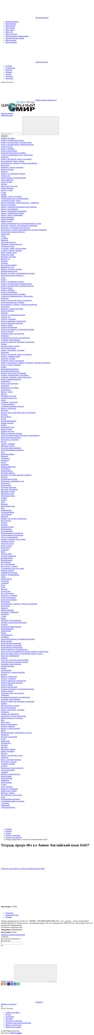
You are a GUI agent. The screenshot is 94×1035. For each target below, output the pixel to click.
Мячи (3, 552)
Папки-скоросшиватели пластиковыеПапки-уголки (21, 223)
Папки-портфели (7, 219)
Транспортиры (6, 778)
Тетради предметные (9, 327)
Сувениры (5, 803)
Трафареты (5, 780)
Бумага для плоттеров (9, 383)
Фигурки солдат (7, 543)
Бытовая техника (7, 666)
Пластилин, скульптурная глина (13, 716)
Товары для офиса (8, 138)
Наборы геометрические (10, 774)
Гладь (3, 587)
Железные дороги (8, 446)
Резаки (3, 633)
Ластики (4, 261)
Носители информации (10, 656)
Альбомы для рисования (10, 340)
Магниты (4, 516)
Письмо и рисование (9, 737)
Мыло (3, 400)
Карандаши (5, 234)
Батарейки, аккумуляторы (11, 664)
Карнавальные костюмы (10, 799)
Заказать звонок (7, 113)
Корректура (5, 259)
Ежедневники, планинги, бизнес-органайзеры (19, 163)
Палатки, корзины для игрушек (13, 539)
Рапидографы (6, 776)
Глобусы (4, 766)
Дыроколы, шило (7, 246)
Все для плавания (8, 564)
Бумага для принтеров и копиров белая (16, 142)
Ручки (3, 236)
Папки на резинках (8, 205)
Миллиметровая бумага (10, 371)
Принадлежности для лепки (12, 718)
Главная (9, 66)
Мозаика (4, 504)
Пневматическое (7, 527)
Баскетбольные (7, 558)
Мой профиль (11, 24)
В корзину (52, 981)
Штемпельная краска (9, 271)
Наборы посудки (7, 431)
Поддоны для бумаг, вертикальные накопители (19, 226)
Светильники (6, 670)
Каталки (4, 477)
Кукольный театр (7, 427)
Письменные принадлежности (13, 232)
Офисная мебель (7, 188)
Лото (3, 502)
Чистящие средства (8, 396)
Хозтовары (5, 386)
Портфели (5, 614)
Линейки (4, 772)
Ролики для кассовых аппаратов (13, 373)
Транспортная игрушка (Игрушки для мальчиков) (20, 435)
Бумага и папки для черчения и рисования (17, 342)
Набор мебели (6, 579)
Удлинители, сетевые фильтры (13, 672)
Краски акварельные (9, 724)
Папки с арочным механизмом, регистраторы (19, 207)
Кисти (3, 730)
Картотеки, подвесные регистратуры (15, 228)
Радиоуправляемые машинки (12, 450)
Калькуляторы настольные (11, 645)
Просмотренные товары (15, 38)
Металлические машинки (11, 437)
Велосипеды (6, 548)
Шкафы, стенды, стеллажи (11, 196)
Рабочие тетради (7, 570)
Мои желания (11, 40)
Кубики (4, 500)
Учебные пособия (8, 764)
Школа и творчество (9, 676)
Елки (3, 797)
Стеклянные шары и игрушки (12, 801)
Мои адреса (10, 30)
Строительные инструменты (12, 535)
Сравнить (39, 1002)
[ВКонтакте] (15, 984)
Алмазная (4, 583)
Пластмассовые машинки (11, 448)
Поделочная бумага (8, 348)
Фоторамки (5, 606)
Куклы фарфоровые (8, 421)
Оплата (8, 74)
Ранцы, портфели (8, 751)
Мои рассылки (11, 42)
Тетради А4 (5, 176)
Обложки (4, 757)
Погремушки (6, 485)
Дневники (5, 336)
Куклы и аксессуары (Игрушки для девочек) (18, 413)
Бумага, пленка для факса (11, 365)
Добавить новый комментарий (13, 935)
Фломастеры (6, 743)
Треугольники (6, 782)
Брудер (3, 442)
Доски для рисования (9, 537)
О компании (10, 68)
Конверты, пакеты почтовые (12, 167)
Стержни (4, 238)
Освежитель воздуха (9, 398)
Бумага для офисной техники (12, 140)
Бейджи (4, 184)
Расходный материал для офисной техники (18, 639)
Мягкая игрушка (7, 494)
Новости (9, 70)
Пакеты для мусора (8, 408)
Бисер (3, 585)
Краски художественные (10, 728)
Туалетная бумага (8, 404)
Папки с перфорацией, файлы (12, 213)
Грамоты (4, 171)
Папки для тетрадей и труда (12, 755)
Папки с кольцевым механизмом (13, 211)
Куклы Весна (6, 417)
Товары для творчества (10, 714)
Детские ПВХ (6, 554)
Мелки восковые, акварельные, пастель (16, 733)
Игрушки (4, 410)
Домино (4, 498)
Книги (3, 462)
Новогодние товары (9, 791)
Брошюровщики (7, 629)
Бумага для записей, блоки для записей (16, 159)
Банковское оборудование (11, 627)
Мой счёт (9, 32)
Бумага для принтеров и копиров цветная (17, 144)
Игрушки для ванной (9, 489)
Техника (4, 625)
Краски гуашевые (8, 726)
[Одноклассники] (2, 984)
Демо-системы (6, 182)
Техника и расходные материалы (14, 622)
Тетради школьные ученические (13, 321)
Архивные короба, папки (11, 201)
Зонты (3, 577)
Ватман (4, 344)
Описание (9, 913)
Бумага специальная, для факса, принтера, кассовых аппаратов (25, 363)
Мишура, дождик (7, 793)
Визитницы (5, 602)
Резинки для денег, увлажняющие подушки (18, 273)
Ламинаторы (6, 631)
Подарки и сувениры (9, 595)
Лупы (3, 277)
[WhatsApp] (18, 984)
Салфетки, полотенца (9, 402)
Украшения (5, 805)
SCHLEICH (5, 469)
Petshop (4, 425)
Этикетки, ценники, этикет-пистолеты (16, 377)
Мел (2, 720)
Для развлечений (7, 512)
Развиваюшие (6, 510)
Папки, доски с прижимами (12, 215)
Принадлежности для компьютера (14, 649)
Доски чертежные (8, 770)
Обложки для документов (11, 620)
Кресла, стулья (6, 190)
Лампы (3, 668)
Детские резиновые (8, 556)
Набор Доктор (6, 429)
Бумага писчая (6, 147)
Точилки (4, 263)
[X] (8, 984)
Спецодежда (6, 390)
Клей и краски (6, 546)
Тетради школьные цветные (12, 323)
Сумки (3, 616)
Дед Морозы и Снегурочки (11, 795)
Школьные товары (8, 749)
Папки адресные (7, 169)
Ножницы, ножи (7, 255)
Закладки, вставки (8, 359)
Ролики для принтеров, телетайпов (14, 375)
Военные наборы (7, 454)
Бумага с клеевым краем (10, 356)
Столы (3, 192)
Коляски (4, 415)
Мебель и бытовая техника (11, 433)
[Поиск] (41, 125)
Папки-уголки (6, 221)
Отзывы (9, 917)
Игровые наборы (7, 473)
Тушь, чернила (6, 787)
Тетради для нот (7, 331)
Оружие (4, 523)
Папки (3, 618)
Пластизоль (5, 483)
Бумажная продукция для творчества (15, 338)
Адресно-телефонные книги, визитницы (17, 155)
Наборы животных (8, 467)
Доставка (9, 76)
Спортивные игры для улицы (12, 568)
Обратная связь (7, 115)
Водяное (4, 525)
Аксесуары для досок (9, 186)
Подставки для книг (9, 762)
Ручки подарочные (8, 597)
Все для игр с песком (9, 566)
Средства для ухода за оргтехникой (14, 660)
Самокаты (5, 550)
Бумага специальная (9, 151)
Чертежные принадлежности (12, 275)
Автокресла (5, 458)
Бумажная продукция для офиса (13, 153)
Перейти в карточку (9, 1004)
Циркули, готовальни (9, 789)
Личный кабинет (12, 22)
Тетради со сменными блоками (13, 174)
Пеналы (4, 753)
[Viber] (12, 984)
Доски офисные (7, 180)
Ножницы (5, 735)
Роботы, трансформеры (10, 575)
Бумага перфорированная (11, 379)
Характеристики (12, 915)
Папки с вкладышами (9, 209)
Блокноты (5, 157)
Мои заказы (10, 28)
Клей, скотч (5, 722)
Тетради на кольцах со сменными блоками (17, 329)
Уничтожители (7, 635)
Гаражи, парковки (8, 444)
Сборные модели (7, 541)
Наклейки (5, 464)
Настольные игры (8, 496)
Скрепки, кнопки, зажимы (11, 250)
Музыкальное (6, 529)
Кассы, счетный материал (11, 760)
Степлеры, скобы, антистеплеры (13, 248)
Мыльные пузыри (8, 492)
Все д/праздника (7, 593)
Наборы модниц (7, 423)
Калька (3, 367)
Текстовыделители (8, 242)
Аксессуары (5, 591)
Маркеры (4, 240)
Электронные (6, 514)
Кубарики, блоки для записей (12, 361)
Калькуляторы (6, 641)
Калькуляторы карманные (11, 643)
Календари (5, 165)
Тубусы (4, 785)
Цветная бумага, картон (10, 346)
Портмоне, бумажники (10, 612)
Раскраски (5, 352)
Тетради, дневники (8, 319)
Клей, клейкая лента (9, 253)
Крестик (4, 589)
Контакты (9, 78)
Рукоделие (5, 581)
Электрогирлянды (8, 807)
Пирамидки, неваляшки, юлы (12, 481)
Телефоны (5, 637)
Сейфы (3, 194)
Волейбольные (6, 560)
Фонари (4, 674)
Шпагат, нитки (7, 392)
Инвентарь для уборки (10, 388)
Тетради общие (7, 325)
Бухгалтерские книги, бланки (12, 161)
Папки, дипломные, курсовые (12, 350)
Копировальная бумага (10, 369)
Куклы (3, 419)
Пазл (3, 508)
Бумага (3, 280)
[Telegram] (5, 984)
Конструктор (6, 521)
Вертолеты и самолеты (10, 440)
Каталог (4, 136)
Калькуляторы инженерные (11, 647)
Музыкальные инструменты (12, 533)
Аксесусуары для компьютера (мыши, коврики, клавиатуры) (24, 652)
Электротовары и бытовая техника (14, 662)
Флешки (4, 658)
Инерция (4, 456)
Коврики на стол (7, 267)
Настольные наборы (9, 265)
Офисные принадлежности (11, 244)
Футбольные (6, 562)
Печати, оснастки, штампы (11, 269)
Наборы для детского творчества (13, 519)
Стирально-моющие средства (12, 406)
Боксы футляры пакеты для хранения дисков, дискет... (22, 654)
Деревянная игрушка (9, 573)
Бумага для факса (7, 149)
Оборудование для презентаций (13, 178)
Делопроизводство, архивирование (15, 198)
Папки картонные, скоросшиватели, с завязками (20, 203)
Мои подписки (11, 34)
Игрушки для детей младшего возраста (16, 475)
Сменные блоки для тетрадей (12, 334)
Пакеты (4, 394)
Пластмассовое (7, 531)
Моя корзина (10, 26)
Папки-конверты (7, 217)
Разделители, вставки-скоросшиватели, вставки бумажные (24, 230)
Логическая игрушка (9, 479)
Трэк (3, 452)
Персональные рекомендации (17, 36)
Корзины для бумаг (8, 257)
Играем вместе (6, 471)
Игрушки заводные (8, 487)
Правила (9, 72)
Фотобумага (5, 381)
